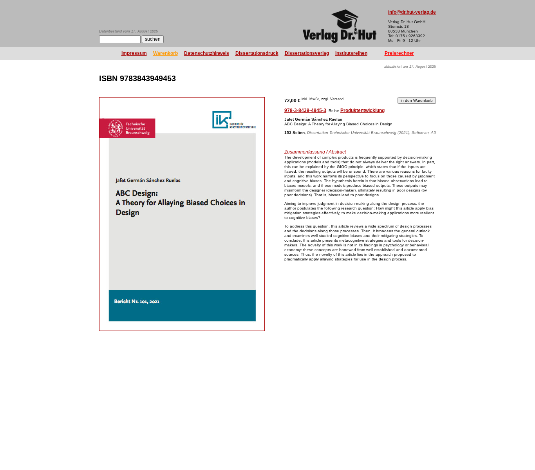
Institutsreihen (351, 53)
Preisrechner (399, 53)
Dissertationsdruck (256, 53)
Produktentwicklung (362, 110)
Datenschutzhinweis (206, 53)
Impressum (134, 53)
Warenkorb (165, 53)
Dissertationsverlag (307, 53)
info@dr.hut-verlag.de (412, 12)
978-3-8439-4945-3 (305, 110)
